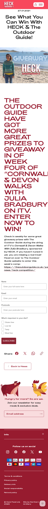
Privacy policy (10, 480)
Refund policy (10, 492)
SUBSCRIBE (9, 341)
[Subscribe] (41, 414)
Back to (19, 366)
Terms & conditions (13, 476)
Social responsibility (13, 488)
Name (3, 282)
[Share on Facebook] (16, 353)
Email (3, 293)
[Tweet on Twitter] (25, 353)
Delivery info (9, 484)
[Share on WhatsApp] (33, 353)
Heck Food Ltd (13, 502)
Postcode (5, 305)
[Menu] (41, 4)
